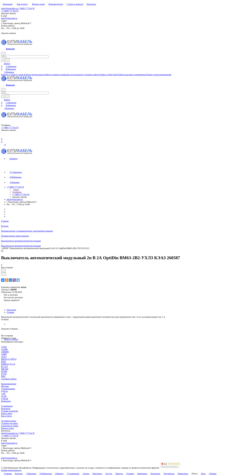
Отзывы (10, 312)
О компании (7, 406)
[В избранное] (3, 270)
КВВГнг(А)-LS (8, 364)
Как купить (6, 416)
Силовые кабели (9, 379)
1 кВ (3, 394)
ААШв (4, 349)
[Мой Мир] (10, 280)
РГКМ (4, 371)
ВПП (3, 361)
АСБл (3, 356)
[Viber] (14, 280)
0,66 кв (4, 391)
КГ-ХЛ (4, 366)
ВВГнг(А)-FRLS (8, 359)
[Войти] (2, 136)
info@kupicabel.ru (9, 8)
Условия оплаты (8, 421)
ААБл (4, 347)
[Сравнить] (3, 274)
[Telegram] (18, 280)
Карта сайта (6, 413)
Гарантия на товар (9, 426)
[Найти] (7, 60)
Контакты (5, 408)
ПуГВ (4, 374)
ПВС (3, 376)
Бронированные (8, 384)
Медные (5, 386)
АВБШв (5, 352)
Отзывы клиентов (9, 411)
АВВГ (4, 354)
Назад (16, 189)
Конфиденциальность (11, 470)
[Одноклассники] (6, 280)
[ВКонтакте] (2, 280)
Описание (11, 310)
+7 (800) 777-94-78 (25, 8)
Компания (6, 401)
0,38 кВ (4, 398)
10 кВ (3, 396)
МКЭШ (4, 369)
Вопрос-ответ (7, 428)
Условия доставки (9, 423)
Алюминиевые (8, 389)
